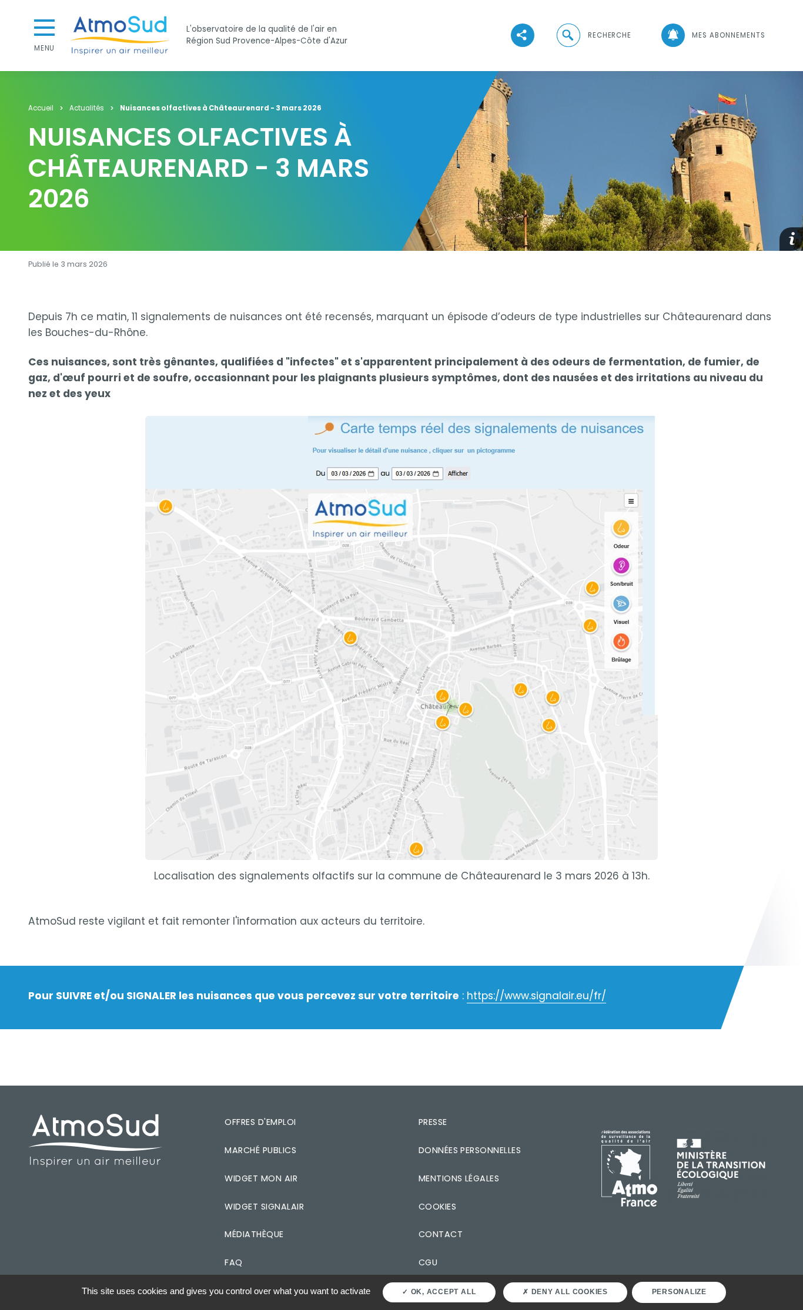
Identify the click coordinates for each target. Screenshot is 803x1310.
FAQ (233, 1262)
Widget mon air (261, 1178)
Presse (433, 1122)
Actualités (86, 109)
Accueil (40, 109)
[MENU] (44, 26)
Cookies (437, 1206)
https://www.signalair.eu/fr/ (536, 996)
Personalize (679, 1292)
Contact (441, 1234)
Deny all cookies (568, 1292)
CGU (428, 1262)
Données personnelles (470, 1150)
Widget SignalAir (264, 1206)
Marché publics (260, 1150)
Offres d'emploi (260, 1122)
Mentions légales (459, 1178)
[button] (593, 35)
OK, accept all (442, 1292)
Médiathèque (254, 1234)
